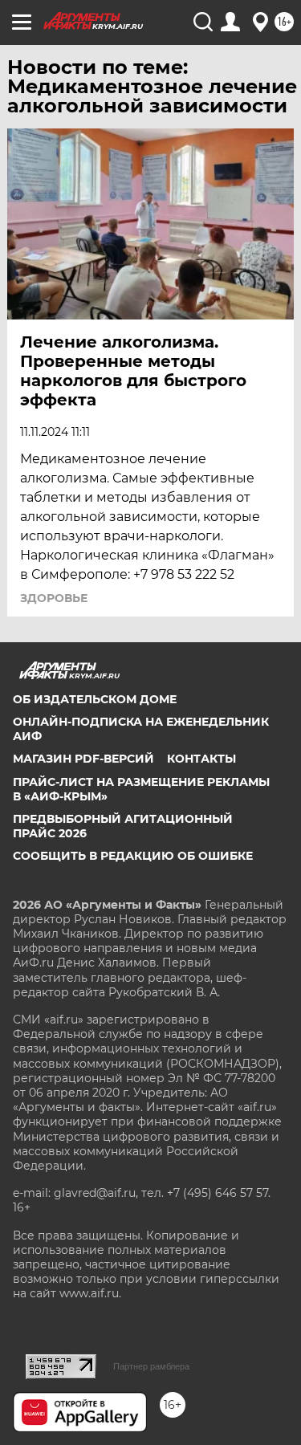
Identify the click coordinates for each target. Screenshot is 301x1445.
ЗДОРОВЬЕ (53, 598)
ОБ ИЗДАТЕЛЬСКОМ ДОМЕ (95, 699)
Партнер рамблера (151, 1366)
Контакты (201, 758)
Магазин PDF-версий (83, 758)
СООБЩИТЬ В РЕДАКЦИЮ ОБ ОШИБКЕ (133, 856)
